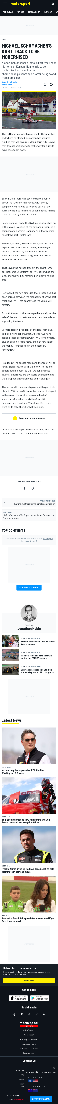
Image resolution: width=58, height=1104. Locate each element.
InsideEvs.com (29, 1030)
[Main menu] (5, 4)
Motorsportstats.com (29, 1048)
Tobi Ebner (7, 85)
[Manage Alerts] (32, 488)
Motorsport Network (23, 1099)
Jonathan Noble (9, 82)
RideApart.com (29, 1053)
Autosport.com (29, 1044)
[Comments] (52, 84)
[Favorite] (45, 84)
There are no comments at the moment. (29, 539)
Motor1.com (29, 1035)
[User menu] (52, 4)
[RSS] (43, 1014)
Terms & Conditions (14, 1095)
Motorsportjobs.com (29, 1039)
